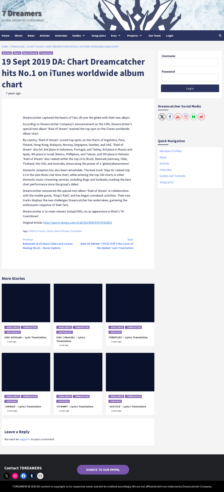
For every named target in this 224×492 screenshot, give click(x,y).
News (31, 35)
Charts (17, 53)
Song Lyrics (99, 35)
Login (169, 35)
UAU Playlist (13, 332)
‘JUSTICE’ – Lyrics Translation (127, 406)
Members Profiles (171, 151)
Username (168, 56)
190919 (32, 231)
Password (168, 71)
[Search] (220, 35)
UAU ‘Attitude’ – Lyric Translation (25, 337)
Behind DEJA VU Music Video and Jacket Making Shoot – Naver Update (48, 244)
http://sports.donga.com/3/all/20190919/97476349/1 (77, 223)
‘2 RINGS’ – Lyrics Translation (22, 406)
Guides (76, 35)
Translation (46, 53)
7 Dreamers (21, 13)
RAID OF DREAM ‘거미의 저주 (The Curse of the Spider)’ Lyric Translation (106, 244)
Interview (61, 35)
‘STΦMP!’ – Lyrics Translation (74, 406)
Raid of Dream (30, 53)
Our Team (155, 35)
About (18, 35)
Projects (132, 35)
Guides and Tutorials (173, 176)
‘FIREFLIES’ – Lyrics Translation (128, 337)
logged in (24, 439)
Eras (114, 35)
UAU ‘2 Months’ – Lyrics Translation (70, 339)
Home (5, 35)
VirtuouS (116, 332)
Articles (45, 35)
